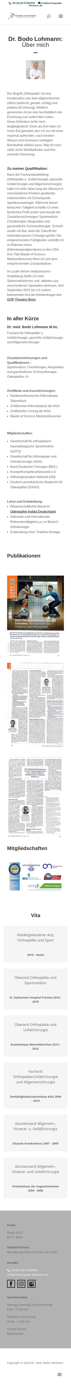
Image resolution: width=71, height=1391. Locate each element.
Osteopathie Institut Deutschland (33, 511)
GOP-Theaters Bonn (21, 299)
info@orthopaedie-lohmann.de (27, 1275)
